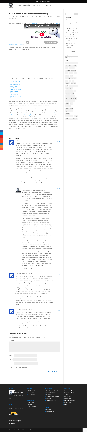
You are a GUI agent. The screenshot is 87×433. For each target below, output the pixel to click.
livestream (68, 83)
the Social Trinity (36, 23)
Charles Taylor (14, 98)
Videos (65, 404)
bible (67, 68)
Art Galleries (48, 409)
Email (11, 359)
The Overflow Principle (51, 392)
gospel (71, 75)
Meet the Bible (31, 392)
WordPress (30, 429)
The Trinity (55, 16)
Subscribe (49, 1)
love (72, 83)
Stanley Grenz (14, 93)
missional (75, 85)
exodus (75, 73)
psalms (72, 93)
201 (28, 16)
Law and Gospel (67, 398)
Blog (47, 5)
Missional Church (67, 396)
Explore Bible (26, 5)
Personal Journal (47, 16)
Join (51, 5)
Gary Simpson (14, 94)
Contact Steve (43, 1)
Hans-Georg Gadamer (16, 96)
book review (73, 70)
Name (11, 355)
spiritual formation (69, 111)
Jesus (67, 80)
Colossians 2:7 (69, 49)
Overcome (48, 394)
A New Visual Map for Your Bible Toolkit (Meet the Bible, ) (71, 30)
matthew (70, 85)
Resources (35, 5)
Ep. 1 (76, 32)
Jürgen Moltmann (15, 84)
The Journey (48, 398)
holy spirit (68, 78)
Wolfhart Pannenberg (16, 89)
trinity (67, 118)
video (70, 118)
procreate (68, 93)
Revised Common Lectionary (71, 98)
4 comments (12, 18)
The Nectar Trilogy (50, 411)
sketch (71, 103)
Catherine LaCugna (15, 83)
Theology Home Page (68, 390)
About (37, 1)
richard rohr (68, 101)
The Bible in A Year (69, 116)
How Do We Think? (36, 16)
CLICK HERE (11, 420)
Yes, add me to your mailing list (19, 367)
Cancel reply (11, 335)
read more (11, 399)
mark (67, 85)
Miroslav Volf (13, 88)
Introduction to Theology (69, 392)
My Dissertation (67, 402)
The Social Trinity (15, 81)
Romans (73, 101)
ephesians (71, 73)
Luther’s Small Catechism (69, 400)
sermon (67, 103)
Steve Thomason (16, 16)
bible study (68, 70)
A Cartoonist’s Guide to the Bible (35, 390)
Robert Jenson (14, 91)
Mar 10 (24, 16)
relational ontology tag (25, 115)
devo (67, 73)
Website (11, 364)
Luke (75, 83)
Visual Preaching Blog (32, 406)
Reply (58, 141)
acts (66, 65)
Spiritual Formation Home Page (52, 390)
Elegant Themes (18, 429)
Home (19, 5)
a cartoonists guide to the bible (71, 63)
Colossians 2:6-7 (69, 26)
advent (70, 65)
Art (42, 5)
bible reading (71, 68)
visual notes (75, 118)
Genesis (67, 75)
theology (75, 116)
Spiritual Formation (69, 108)
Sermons (30, 404)
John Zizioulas (14, 86)
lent (72, 80)
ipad (72, 78)
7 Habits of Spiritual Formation (52, 396)
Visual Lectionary (31, 394)
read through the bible (70, 95)
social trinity (68, 106)
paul (75, 90)
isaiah (75, 78)
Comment (12, 340)
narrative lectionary (69, 90)
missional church (69, 88)
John (70, 80)
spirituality (68, 113)
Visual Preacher (31, 402)
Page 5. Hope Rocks (70, 51)
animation (74, 65)
